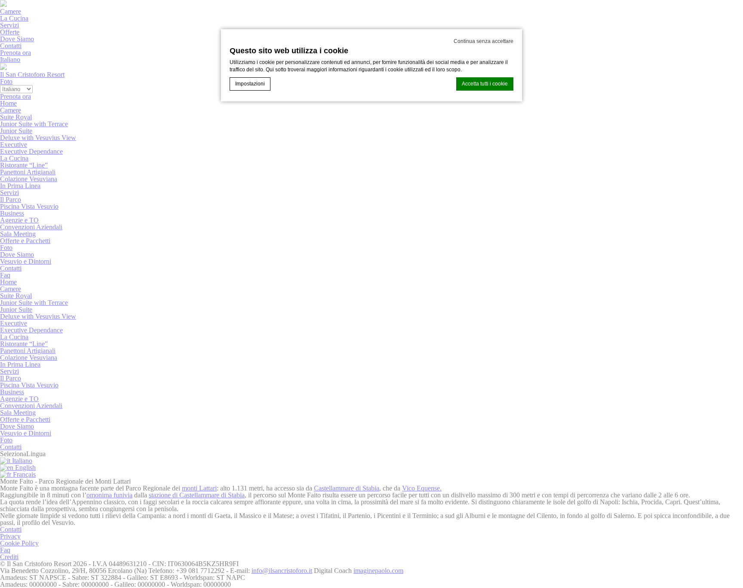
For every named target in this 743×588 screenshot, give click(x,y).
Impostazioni (250, 84)
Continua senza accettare (483, 41)
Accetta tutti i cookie (485, 84)
